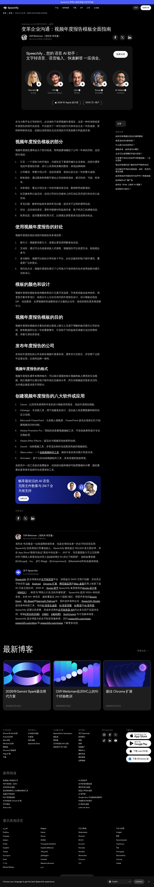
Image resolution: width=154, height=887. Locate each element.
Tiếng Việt (44, 852)
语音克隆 (31, 740)
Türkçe (5, 852)
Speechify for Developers (62, 733)
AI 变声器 (82, 794)
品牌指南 (81, 761)
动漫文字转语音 (9, 794)
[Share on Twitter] (122, 37)
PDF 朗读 (6, 804)
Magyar (43, 828)
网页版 (5, 747)
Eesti (5, 859)
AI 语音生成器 (33, 733)
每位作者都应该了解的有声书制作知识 (132, 165)
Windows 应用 (8, 744)
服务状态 (81, 754)
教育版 (55, 740)
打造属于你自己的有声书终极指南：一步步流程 (133, 159)
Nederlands (82, 832)
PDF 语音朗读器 (9, 797)
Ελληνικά (81, 859)
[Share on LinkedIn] (130, 37)
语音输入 (56, 58)
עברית (5, 863)
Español (6, 848)
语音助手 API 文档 (60, 747)
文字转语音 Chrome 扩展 (12, 801)
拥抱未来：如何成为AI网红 (127, 149)
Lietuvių (119, 859)
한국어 (80, 840)
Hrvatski (44, 859)
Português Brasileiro (48, 844)
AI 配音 (30, 737)
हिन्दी (117, 836)
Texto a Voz (7, 808)
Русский (81, 844)
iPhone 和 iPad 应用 (10, 733)
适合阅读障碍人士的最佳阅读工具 (15, 791)
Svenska (81, 848)
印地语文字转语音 (85, 801)
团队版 (55, 737)
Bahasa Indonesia (47, 863)
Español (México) (47, 848)
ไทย (117, 848)
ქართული (44, 855)
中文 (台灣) (120, 828)
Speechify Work (34, 744)
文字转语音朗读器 (85, 784)
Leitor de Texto (84, 808)
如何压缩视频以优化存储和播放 (129, 136)
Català (118, 863)
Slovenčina (82, 855)
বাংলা (79, 863)
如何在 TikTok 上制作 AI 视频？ (129, 184)
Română (81, 852)
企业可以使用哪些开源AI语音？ (129, 154)
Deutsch (81, 836)
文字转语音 (35, 58)
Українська (120, 844)
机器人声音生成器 (85, 791)
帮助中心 (81, 750)
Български (6, 855)
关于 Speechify (84, 733)
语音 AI (61, 53)
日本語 (43, 840)
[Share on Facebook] (115, 37)
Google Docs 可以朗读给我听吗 (90, 797)
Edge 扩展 (7, 754)
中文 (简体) (82, 828)
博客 (80, 740)
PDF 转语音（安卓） (10, 784)
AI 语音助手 (82, 780)
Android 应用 (8, 737)
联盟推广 (81, 747)
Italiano (5, 840)
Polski (5, 844)
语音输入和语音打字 (10, 780)
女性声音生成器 (9, 787)
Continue (138, 882)
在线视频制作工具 (49, 452)
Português (120, 852)
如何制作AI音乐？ (123, 189)
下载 (74, 8)
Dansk (43, 832)
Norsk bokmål (121, 840)
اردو (42, 867)
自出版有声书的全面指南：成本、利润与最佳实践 (133, 170)
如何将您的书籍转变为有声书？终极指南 (133, 176)
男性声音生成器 (84, 787)
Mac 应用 (6, 740)
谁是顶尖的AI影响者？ (125, 140)
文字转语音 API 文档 (61, 744)
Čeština (6, 832)
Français (6, 836)
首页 (4, 13)
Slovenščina (120, 855)
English (119, 832)
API (81, 8)
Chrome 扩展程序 (9, 750)
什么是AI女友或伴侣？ (125, 145)
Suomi (43, 836)
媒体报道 (81, 757)
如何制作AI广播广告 (124, 180)
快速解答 (75, 58)
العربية (5, 828)
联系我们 (81, 737)
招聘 (80, 744)
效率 (10, 13)
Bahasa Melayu (8, 867)
